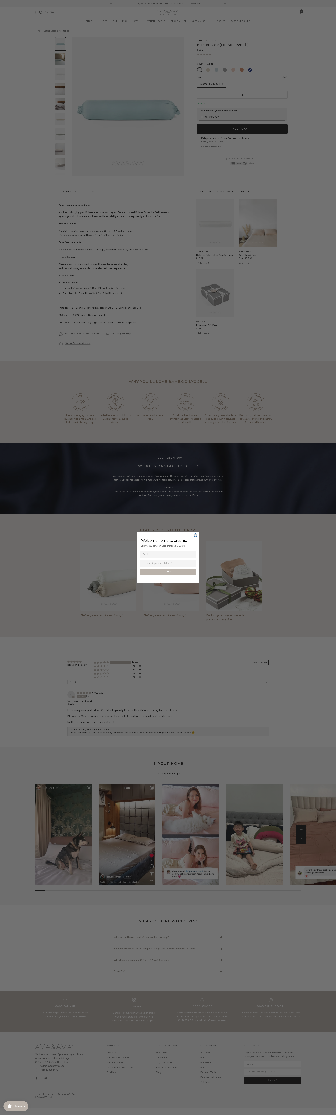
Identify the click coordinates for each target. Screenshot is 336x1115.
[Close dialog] (195, 535)
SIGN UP (168, 571)
